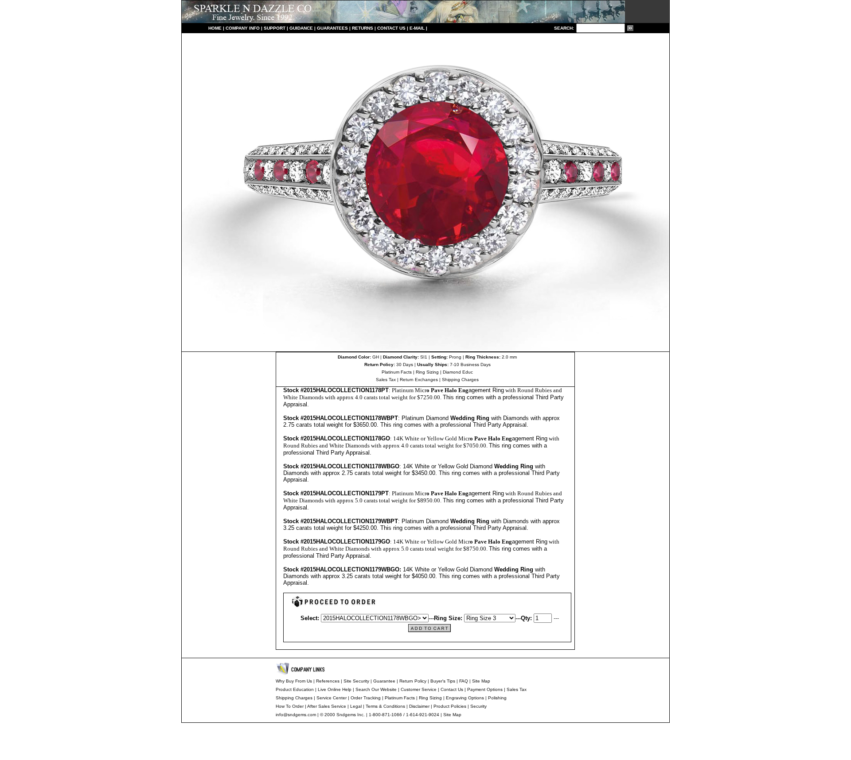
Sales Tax (386, 379)
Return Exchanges (419, 379)
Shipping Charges (460, 379)
